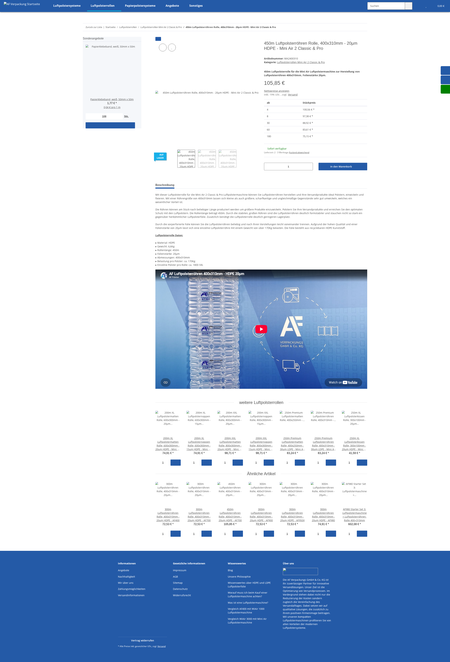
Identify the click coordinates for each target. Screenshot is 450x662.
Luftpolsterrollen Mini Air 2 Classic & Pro (301, 62)
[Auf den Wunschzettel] (172, 47)
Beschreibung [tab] (164, 184)
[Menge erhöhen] (309, 166)
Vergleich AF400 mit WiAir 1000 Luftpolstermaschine (246, 610)
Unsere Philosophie (239, 576)
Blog (230, 570)
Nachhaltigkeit (126, 576)
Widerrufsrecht (182, 595)
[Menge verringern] (268, 166)
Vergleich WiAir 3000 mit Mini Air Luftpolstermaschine (247, 620)
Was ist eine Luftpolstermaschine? (248, 602)
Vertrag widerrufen (142, 640)
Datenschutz (180, 589)
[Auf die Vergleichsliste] (163, 47)
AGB (175, 576)
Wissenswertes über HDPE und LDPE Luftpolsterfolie (249, 584)
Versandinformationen (131, 595)
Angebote (123, 570)
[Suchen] (408, 6)
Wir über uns (125, 582)
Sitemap (178, 582)
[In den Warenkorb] (158, 39)
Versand (293, 94)
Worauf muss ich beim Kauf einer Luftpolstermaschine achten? (247, 594)
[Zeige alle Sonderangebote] (140, 38)
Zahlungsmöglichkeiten (131, 589)
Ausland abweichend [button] (299, 152)
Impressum (179, 570)
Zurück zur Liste (94, 27)
